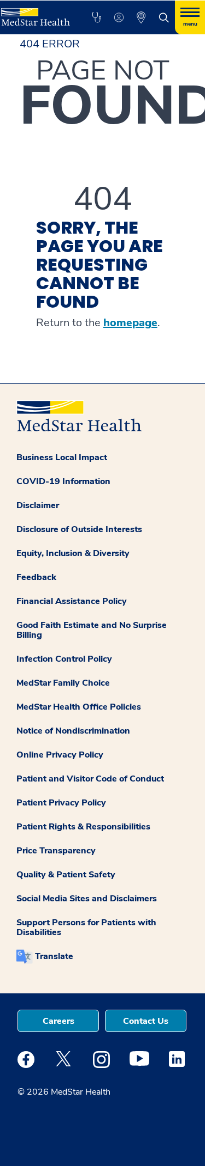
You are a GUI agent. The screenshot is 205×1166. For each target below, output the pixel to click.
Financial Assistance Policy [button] (71, 601)
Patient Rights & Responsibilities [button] (83, 827)
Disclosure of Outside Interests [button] (79, 529)
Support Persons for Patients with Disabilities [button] (86, 927)
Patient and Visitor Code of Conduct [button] (90, 779)
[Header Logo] (34, 13)
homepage (130, 322)
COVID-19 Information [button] (63, 481)
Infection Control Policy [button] (64, 659)
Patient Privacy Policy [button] (61, 803)
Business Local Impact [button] (61, 457)
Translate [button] (54, 956)
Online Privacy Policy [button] (59, 755)
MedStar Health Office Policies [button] (78, 707)
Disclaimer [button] (37, 505)
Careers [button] (58, 1021)
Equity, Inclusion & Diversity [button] (73, 553)
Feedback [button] (36, 577)
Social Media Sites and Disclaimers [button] (86, 899)
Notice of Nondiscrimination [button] (73, 731)
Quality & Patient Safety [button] (65, 875)
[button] (96, 17)
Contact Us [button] (145, 1021)
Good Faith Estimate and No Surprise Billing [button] (91, 630)
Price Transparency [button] (56, 851)
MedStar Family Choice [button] (63, 683)
